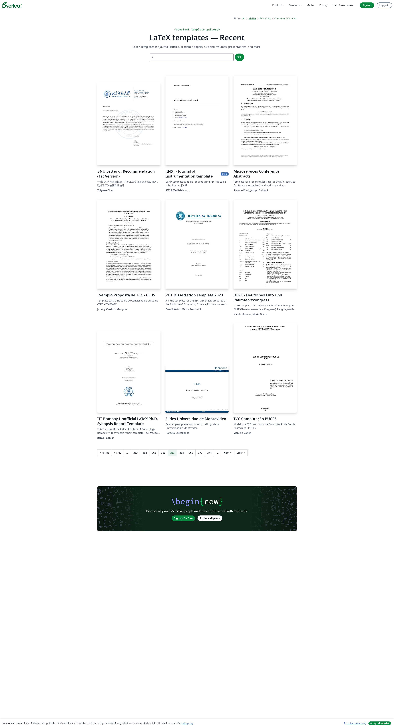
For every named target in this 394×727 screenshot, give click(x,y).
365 (154, 452)
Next (227, 452)
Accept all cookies (379, 723)
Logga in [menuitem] (384, 5)
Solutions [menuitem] (294, 5)
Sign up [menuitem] (367, 5)
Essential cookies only (355, 723)
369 (191, 452)
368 (182, 452)
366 (163, 452)
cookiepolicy (187, 723)
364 (145, 452)
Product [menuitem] (277, 5)
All (243, 18)
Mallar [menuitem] (310, 5)
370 (200, 452)
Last (241, 452)
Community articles (285, 18)
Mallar (252, 18)
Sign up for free (183, 518)
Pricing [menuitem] (323, 5)
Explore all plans (210, 518)
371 (209, 452)
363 (135, 452)
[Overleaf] (12, 5)
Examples (265, 18)
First (104, 452)
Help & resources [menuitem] (343, 5)
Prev (117, 452)
